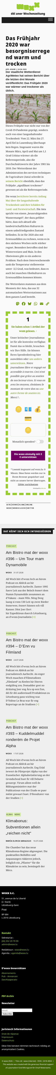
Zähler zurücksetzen (28, 484)
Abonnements (9, 973)
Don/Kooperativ (9, 979)
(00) (10, 941)
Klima (21, 505)
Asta (8, 505)
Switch (38, 441)
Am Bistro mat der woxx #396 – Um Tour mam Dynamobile (27, 558)
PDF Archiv (8, 996)
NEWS (17, 814)
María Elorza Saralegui (18, 841)
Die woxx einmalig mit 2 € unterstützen (28, 455)
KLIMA (9, 814)
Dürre (15, 505)
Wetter (30, 508)
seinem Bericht (14, 181)
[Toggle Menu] (50, 19)
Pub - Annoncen (10, 976)
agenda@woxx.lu (19, 953)
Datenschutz (8, 1040)
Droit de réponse (10, 1033)
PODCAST (11, 546)
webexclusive (19, 508)
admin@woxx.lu (9, 944)
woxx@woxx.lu (22, 949)
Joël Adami (11, 69)
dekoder (43, 488)
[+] (33, 617)
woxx (9, 572)
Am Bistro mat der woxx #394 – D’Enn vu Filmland (27, 646)
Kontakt (6, 933)
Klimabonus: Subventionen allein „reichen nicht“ (23, 827)
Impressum (7, 1037)
